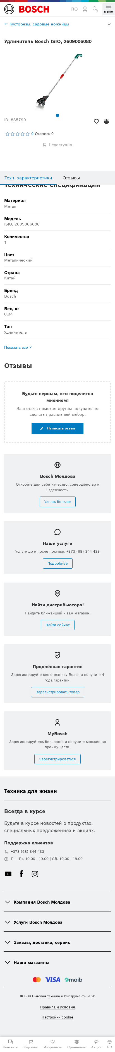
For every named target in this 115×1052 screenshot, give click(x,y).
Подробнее (57, 563)
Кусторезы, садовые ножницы (38, 24)
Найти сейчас (57, 625)
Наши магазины (31, 962)
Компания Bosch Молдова (42, 902)
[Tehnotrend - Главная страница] (26, 9)
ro (74, 9)
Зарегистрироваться (57, 759)
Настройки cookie (57, 1017)
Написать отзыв (60, 428)
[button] (108, 9)
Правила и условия (57, 1007)
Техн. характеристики (28, 178)
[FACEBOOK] (21, 874)
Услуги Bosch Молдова (38, 922)
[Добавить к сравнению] (106, 121)
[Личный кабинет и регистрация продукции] (85, 9)
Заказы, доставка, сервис (42, 942)
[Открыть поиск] (95, 9)
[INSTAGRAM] (35, 874)
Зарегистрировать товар (58, 692)
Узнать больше (57, 501)
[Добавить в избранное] (96, 121)
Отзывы (71, 178)
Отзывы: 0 (44, 134)
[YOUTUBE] (8, 874)
